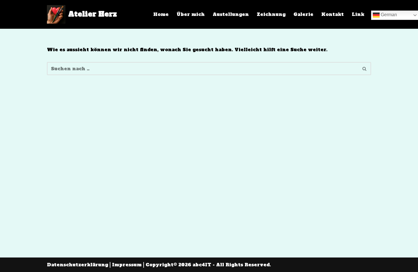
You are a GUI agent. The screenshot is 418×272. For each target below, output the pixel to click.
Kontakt (332, 14)
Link (358, 14)
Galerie (303, 14)
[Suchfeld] (364, 68)
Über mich (191, 14)
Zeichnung (271, 14)
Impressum (127, 264)
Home (161, 14)
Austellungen (231, 14)
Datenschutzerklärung (77, 264)
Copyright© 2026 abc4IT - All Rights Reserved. (208, 264)
